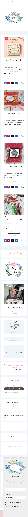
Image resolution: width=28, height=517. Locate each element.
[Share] (5, 83)
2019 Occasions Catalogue (14, 116)
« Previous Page (11, 246)
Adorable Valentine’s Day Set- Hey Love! (14, 218)
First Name (14, 332)
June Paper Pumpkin (14, 60)
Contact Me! (14, 313)
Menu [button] (15, 1)
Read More (14, 77)
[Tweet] (12, 83)
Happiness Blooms (14, 113)
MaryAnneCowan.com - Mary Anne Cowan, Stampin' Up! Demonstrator (14, 17)
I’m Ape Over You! (14, 165)
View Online (10, 371)
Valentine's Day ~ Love (14, 169)
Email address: (14, 340)
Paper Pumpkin (13, 63)
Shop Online (17, 371)
